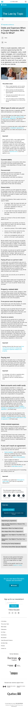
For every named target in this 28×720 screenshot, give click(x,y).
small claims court (16, 466)
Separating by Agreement (9, 520)
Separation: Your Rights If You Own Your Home (13, 539)
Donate (5, 5)
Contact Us (3, 648)
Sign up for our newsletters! (14, 599)
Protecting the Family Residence (11, 543)
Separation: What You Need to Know (12, 528)
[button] (23, 1)
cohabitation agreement (16, 128)
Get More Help (4, 643)
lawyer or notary (17, 565)
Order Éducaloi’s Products (7, 640)
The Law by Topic (5, 624)
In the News (3, 621)
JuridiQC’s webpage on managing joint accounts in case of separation (13, 408)
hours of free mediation (19, 457)
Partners (3, 645)
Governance (3, 634)
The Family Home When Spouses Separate (14, 546)
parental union (20, 117)
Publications (3, 629)
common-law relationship (9, 118)
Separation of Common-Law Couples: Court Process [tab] (13, 513)
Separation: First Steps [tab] (8, 509)
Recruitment (3, 637)
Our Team (3, 632)
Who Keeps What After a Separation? (12, 531)
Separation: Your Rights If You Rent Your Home (13, 535)
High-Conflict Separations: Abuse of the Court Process (13, 524)
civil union (13, 117)
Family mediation (8, 452)
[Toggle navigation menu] (2, 2)
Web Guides (3, 626)
